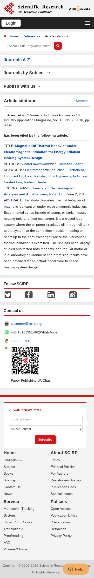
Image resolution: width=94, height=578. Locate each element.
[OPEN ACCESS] (79, 8)
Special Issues (62, 494)
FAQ (7, 542)
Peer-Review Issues (66, 480)
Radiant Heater (35, 182)
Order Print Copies (18, 522)
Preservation (60, 522)
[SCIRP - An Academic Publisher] (34, 8)
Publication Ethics (64, 515)
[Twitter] (8, 294)
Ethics (55, 460)
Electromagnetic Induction (45, 170)
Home (13, 36)
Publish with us (21, 86)
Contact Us (12, 487)
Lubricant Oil (13, 176)
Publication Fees (63, 487)
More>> (82, 101)
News (8, 494)
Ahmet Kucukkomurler (39, 164)
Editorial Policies (63, 467)
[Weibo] (73, 294)
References (31, 36)
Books (8, 473)
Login (11, 23)
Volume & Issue (15, 549)
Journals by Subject (25, 72)
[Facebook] (29, 294)
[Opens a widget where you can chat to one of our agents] (76, 570)
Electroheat (75, 170)
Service (11, 501)
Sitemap (10, 480)
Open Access (61, 509)
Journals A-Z (13, 460)
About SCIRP (64, 452)
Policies (59, 501)
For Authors (59, 473)
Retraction (58, 529)
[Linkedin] (51, 294)
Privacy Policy (61, 536)
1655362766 (20, 341)
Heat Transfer (35, 176)
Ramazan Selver (70, 164)
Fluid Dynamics (59, 176)
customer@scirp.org (26, 324)
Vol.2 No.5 (57, 194)
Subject (9, 467)
